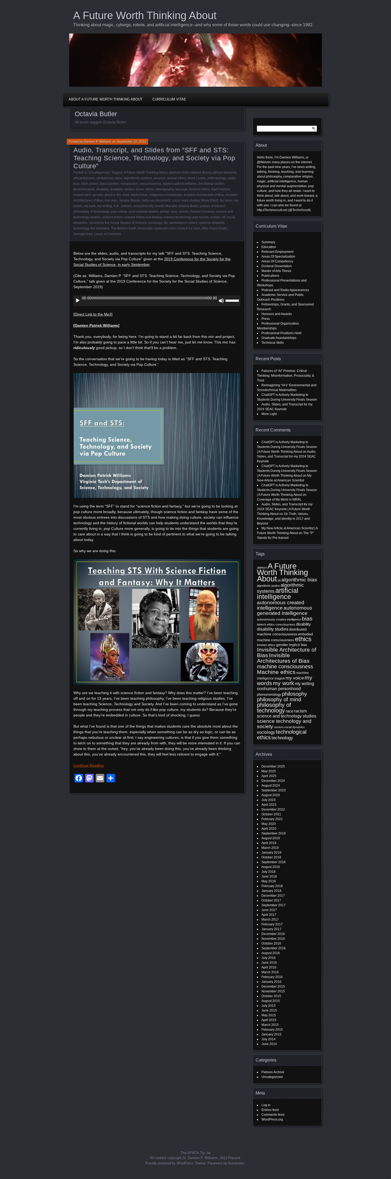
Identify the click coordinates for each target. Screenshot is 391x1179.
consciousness (150, 184)
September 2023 (273, 790)
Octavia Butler (188, 206)
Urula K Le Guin (188, 228)
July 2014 (268, 1039)
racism (183, 211)
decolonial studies (211, 184)
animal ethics (176, 178)
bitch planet (89, 184)
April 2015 (268, 1020)
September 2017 (273, 905)
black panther (109, 184)
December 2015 (273, 986)
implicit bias (139, 195)
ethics (149, 189)
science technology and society (186, 217)
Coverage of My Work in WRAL (279, 499)
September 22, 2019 (131, 142)
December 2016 (273, 934)
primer (164, 211)
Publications (270, 276)
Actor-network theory (196, 172)
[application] (156, 300)
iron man (111, 200)
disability (102, 189)
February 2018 (272, 886)
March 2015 (270, 1025)
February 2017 (272, 924)
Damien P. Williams (97, 142)
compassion (129, 184)
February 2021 (272, 819)
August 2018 (270, 867)
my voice (226, 200)
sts (166, 223)
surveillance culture (183, 223)
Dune (140, 189)
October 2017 (271, 900)
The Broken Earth (123, 228)
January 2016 (271, 982)
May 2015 (268, 1015)
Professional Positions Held (281, 333)
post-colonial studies (144, 211)
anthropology (216, 178)
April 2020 (268, 828)
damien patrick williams (180, 184)
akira (118, 178)
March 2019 (270, 848)
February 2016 (272, 977)
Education (268, 247)
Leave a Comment (107, 234)
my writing (104, 206)
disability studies (122, 189)
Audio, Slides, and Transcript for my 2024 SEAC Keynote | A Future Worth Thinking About (285, 509)
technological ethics (281, 734)
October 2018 (271, 857)
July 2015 (268, 1006)
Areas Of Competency (277, 261)
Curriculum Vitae (169, 99)
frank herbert (220, 189)
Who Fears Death (214, 228)
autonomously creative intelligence (279, 619)
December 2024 (273, 781)
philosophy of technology (91, 211)
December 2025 (273, 766)
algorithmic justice (268, 585)
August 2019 (270, 838)
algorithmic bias (299, 579)
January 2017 (271, 929)
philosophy (294, 694)
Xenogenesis (83, 234)
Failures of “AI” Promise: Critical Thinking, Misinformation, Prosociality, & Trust (285, 375)
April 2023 (268, 805)
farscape (181, 189)
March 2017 (270, 919)
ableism (174, 172)
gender (98, 195)
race (174, 211)
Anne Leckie (197, 178)
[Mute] (221, 300)
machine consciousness (285, 666)
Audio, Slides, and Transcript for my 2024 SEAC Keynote (286, 456)
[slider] (233, 300)
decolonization (84, 189)
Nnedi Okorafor (166, 206)
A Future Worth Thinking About (145, 15)
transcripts (145, 228)
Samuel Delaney (202, 211)
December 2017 (273, 895)
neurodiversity (143, 206)
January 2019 (271, 852)
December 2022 (273, 809)
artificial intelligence (277, 593)
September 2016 (273, 948)
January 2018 (271, 891)
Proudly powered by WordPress (169, 1163)
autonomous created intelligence (280, 605)
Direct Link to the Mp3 (92, 314)
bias (76, 184)
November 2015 (273, 991)
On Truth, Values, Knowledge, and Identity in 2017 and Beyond (283, 518)
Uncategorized (99, 172)
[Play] (77, 300)
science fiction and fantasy (143, 217)
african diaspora (224, 172)
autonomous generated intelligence (284, 610)
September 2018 (273, 862)
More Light (269, 414)
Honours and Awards (276, 314)
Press (265, 319)
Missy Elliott (209, 200)
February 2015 (272, 1029)
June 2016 (269, 962)
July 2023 (268, 800)
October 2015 (271, 996)
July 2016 (268, 958)
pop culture (119, 211)
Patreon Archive (272, 1072)
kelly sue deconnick (156, 200)
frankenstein (82, 195)
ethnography (165, 189)
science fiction (112, 217)
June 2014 (269, 1044)
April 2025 (268, 776)
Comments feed (272, 1115)
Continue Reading (88, 765)
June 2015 (269, 1010)
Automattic (236, 1163)
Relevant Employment (277, 252)
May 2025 (268, 771)
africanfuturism (84, 178)
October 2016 (271, 943)
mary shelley (190, 200)
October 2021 (271, 814)
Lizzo (176, 200)
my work (90, 206)
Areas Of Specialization (278, 256)
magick (279, 678)
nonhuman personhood (279, 688)
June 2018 (269, 876)
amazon (159, 178)
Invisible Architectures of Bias (283, 658)
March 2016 (270, 972)
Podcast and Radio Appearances (285, 290)
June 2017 (269, 910)
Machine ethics (276, 672)
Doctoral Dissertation (276, 266)
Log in (266, 1105)
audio (232, 178)
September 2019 (273, 833)
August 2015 (270, 1001)
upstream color (165, 228)
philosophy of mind (279, 699)
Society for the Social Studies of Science (118, 223)
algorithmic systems (138, 178)
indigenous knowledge (165, 195)
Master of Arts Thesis (276, 271)
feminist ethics (199, 189)
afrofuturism (104, 178)
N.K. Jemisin (123, 206)
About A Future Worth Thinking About (106, 99)
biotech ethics (266, 624)
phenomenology (269, 695)
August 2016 (270, 953)
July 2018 (268, 872)
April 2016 (268, 967)
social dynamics (294, 727)
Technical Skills (272, 343)
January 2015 (271, 1034)
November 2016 (273, 939)
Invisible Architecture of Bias (204, 195)
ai (279, 580)
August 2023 (270, 795)
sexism (215, 217)
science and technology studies (286, 716)
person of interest (212, 206)
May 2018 (268, 881)
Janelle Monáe (129, 200)
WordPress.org (272, 1119)
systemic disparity (211, 223)
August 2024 (270, 785)
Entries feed (270, 1110)
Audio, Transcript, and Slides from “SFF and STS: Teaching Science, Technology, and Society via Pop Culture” (154, 158)
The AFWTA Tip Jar (196, 1153)
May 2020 (268, 824)
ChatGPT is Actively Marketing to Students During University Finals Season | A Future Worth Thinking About (287, 447)
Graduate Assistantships (278, 338)
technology (81, 228)
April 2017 (268, 915)
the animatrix (100, 228)
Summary (268, 242)
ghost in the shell (117, 195)
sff (223, 217)
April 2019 (268, 843)
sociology (155, 223)
